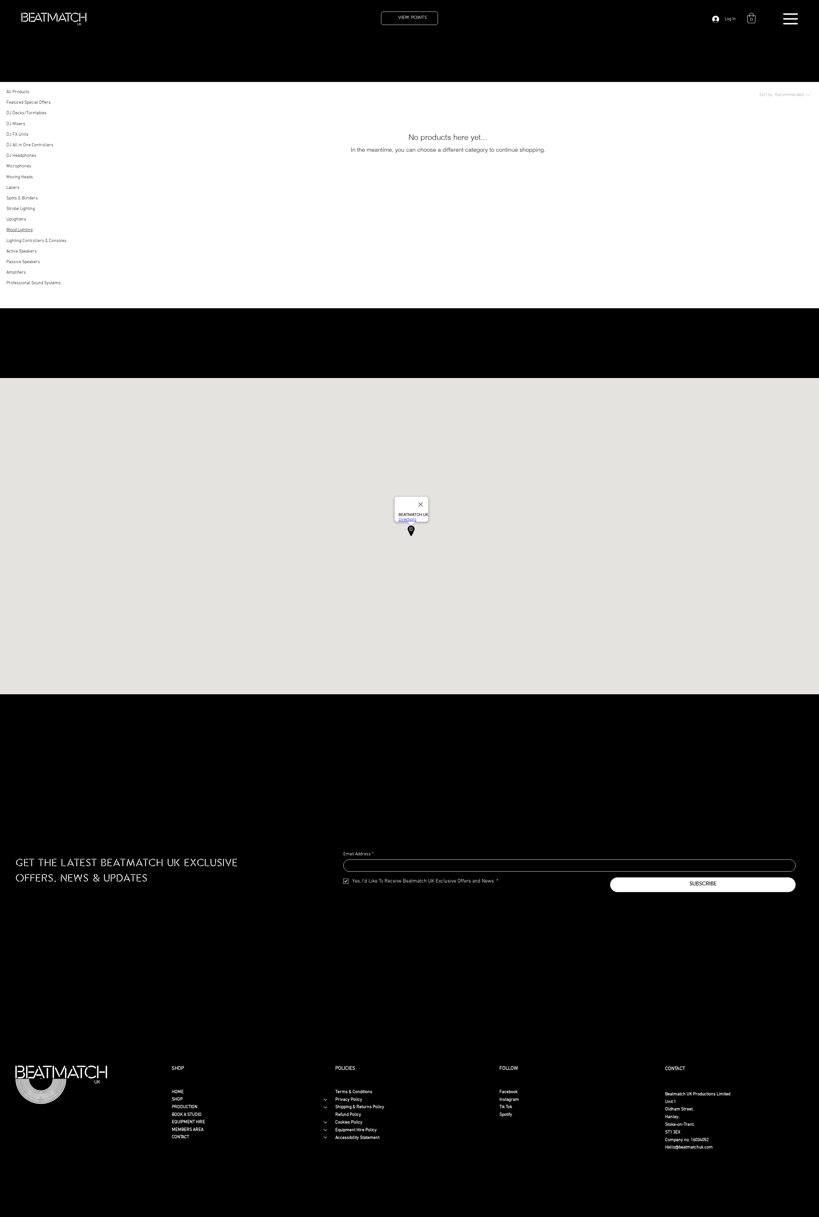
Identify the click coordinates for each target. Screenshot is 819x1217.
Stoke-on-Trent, (680, 1124)
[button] (751, 18)
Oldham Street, (679, 1109)
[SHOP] (326, 1099)
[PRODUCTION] (326, 1107)
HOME (178, 1092)
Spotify (505, 1114)
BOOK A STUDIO (187, 1114)
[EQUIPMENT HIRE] (326, 1122)
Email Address (358, 854)
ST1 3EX (672, 1132)
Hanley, (672, 1117)
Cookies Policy (348, 1122)
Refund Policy (348, 1114)
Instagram (509, 1099)
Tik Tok (505, 1107)
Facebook (508, 1092)
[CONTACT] (326, 1137)
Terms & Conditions (353, 1092)
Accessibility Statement (357, 1137)
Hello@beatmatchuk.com (689, 1147)
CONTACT (180, 1137)
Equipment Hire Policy (356, 1130)
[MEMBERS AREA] (326, 1130)
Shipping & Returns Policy (359, 1107)
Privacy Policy (348, 1099)
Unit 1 (670, 1102)
